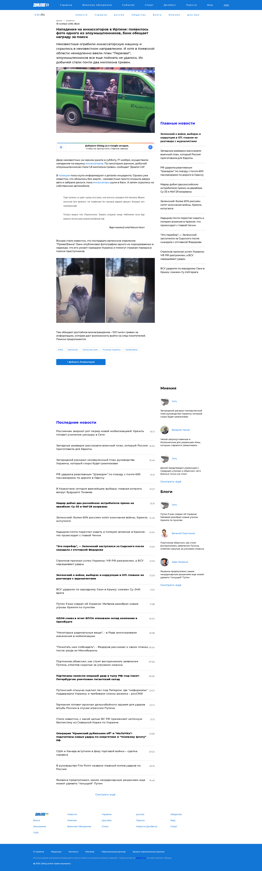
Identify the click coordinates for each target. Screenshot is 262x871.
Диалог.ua (141, 858)
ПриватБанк (131, 350)
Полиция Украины (111, 350)
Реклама (89, 851)
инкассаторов (94, 163)
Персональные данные (113, 851)
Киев (60, 350)
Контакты (73, 851)
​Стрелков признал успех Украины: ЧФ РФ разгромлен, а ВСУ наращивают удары (182, 255)
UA (37, 14)
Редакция (56, 851)
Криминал (70, 20)
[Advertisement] (105, 390)
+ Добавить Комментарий (81, 362)
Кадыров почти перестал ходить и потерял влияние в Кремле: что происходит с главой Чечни (182, 222)
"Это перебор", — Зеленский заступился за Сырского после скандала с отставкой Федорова (180, 238)
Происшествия (90, 350)
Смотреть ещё (105, 794)
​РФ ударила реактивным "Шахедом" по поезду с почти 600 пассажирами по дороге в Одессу (182, 171)
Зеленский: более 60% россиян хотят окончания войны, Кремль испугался (181, 205)
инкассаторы (101, 182)
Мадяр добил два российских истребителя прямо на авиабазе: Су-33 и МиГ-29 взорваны (181, 188)
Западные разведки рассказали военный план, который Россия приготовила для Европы (180, 154)
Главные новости (177, 123)
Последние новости (76, 422)
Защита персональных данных (149, 851)
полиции (64, 175)
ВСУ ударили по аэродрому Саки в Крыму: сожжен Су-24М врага (182, 270)
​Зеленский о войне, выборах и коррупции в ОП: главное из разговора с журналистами (180, 138)
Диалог (59, 20)
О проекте (38, 851)
